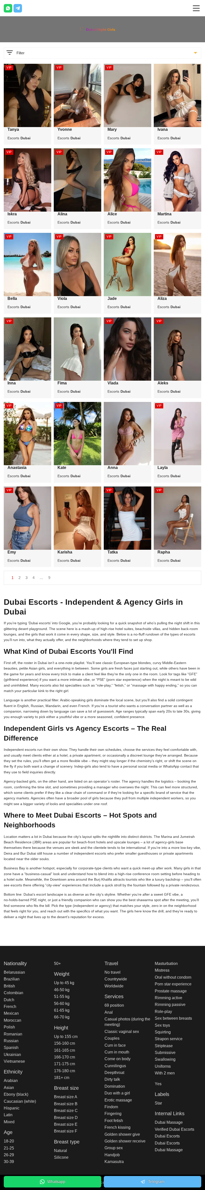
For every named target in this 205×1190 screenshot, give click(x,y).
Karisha (65, 552)
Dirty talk (112, 1079)
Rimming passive (170, 1004)
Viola (62, 298)
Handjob (112, 1155)
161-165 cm (64, 1050)
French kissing (117, 1127)
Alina (62, 214)
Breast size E (66, 1124)
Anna (113, 467)
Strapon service (168, 1039)
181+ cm (61, 1077)
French (10, 1006)
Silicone (61, 1157)
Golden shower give (122, 1134)
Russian (11, 1041)
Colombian (13, 993)
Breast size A (65, 1097)
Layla (163, 467)
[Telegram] (18, 8)
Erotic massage (118, 1100)
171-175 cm (64, 1064)
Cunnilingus (115, 1066)
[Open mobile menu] (196, 8)
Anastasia (17, 467)
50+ (57, 963)
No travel (112, 972)
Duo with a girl (117, 1093)
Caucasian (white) (20, 1101)
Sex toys (162, 1025)
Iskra (12, 214)
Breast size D (66, 1117)
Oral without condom (173, 977)
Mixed (9, 1122)
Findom (111, 1107)
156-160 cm (64, 1043)
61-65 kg (62, 1010)
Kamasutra (114, 1161)
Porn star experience (173, 984)
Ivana (163, 129)
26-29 (9, 1155)
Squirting (163, 1032)
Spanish (11, 1047)
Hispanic (12, 1108)
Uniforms (163, 1066)
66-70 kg (62, 1017)
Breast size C (66, 1110)
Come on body (117, 1059)
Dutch (9, 1000)
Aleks (163, 383)
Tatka (113, 552)
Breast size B (66, 1104)
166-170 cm (64, 1057)
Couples (112, 1038)
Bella (12, 298)
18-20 (9, 1141)
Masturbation (166, 963)
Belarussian (14, 972)
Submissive (165, 1052)
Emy (12, 552)
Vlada (113, 383)
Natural (60, 1150)
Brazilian (12, 979)
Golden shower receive (125, 1141)
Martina (165, 214)
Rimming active (168, 998)
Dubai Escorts (167, 1136)
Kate (62, 467)
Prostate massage (171, 991)
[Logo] (102, 28)
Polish (9, 1027)
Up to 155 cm (66, 1036)
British (9, 986)
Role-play (163, 1011)
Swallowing (165, 1059)
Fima (62, 383)
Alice (112, 214)
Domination (114, 1086)
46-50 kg (62, 990)
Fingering (113, 1113)
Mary (112, 129)
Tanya (13, 129)
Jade (112, 298)
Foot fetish (113, 1120)
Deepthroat (114, 1072)
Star (158, 1103)
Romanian (13, 1034)
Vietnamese (14, 1061)
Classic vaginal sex (121, 1031)
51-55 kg (62, 996)
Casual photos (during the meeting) (127, 1022)
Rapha (164, 552)
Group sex (113, 1148)
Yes (158, 1084)
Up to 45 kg (64, 983)
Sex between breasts (173, 1018)
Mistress (162, 970)
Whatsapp (56, 1181)
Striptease (164, 1046)
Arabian (11, 1080)
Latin (8, 1115)
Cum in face (115, 1045)
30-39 (9, 1161)
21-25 (9, 1148)
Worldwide (114, 986)
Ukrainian (12, 1054)
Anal (108, 1012)
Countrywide (115, 979)
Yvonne (65, 129)
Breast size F (65, 1131)
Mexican (11, 1013)
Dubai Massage (169, 1122)
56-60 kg (62, 1003)
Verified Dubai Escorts (174, 1129)
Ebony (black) (16, 1094)
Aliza (162, 298)
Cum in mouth (116, 1052)
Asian (9, 1087)
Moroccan (12, 1020)
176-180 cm (64, 1071)
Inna (12, 383)
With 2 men (165, 1073)
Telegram (156, 1181)
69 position (114, 1005)
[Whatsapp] (8, 8)
